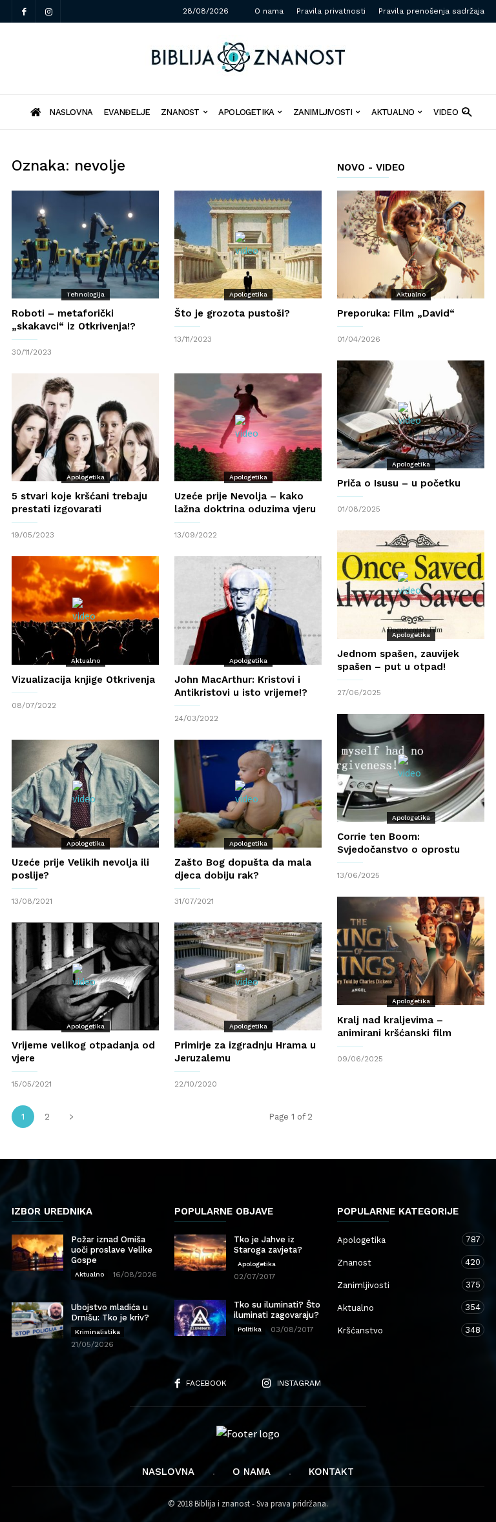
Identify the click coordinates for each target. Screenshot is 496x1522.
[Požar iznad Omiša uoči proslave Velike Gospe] (37, 1253)
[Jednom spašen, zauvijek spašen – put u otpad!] (410, 584)
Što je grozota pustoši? (232, 313)
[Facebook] (24, 11)
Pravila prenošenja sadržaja (431, 11)
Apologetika (246, 112)
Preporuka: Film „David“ (396, 313)
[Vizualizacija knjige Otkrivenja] (85, 610)
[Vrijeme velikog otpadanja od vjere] (85, 976)
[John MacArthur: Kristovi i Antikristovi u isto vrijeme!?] (248, 610)
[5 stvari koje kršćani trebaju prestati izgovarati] (85, 427)
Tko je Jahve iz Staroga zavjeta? (268, 1245)
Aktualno (393, 112)
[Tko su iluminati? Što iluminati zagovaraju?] (200, 1318)
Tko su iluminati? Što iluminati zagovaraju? (277, 1310)
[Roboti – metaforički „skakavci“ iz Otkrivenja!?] (85, 244)
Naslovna (168, 1471)
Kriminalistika (97, 1331)
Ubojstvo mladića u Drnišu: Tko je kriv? (110, 1312)
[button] (466, 111)
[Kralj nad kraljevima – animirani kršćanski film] (410, 951)
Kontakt (331, 1471)
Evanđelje (126, 112)
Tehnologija (86, 294)
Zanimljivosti (323, 112)
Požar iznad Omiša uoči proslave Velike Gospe (111, 1250)
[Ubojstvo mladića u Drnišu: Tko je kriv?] (37, 1320)
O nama (269, 11)
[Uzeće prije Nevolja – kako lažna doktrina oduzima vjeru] (248, 427)
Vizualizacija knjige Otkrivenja (83, 679)
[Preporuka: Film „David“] (410, 244)
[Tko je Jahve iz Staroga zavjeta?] (200, 1253)
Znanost (180, 112)
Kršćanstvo (398, 1330)
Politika (250, 1329)
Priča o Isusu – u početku (398, 483)
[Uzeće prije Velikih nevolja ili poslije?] (85, 794)
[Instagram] (48, 11)
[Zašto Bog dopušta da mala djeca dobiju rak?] (248, 794)
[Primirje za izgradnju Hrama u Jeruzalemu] (248, 976)
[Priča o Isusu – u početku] (410, 414)
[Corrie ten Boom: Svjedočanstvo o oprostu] (410, 768)
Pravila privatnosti (331, 11)
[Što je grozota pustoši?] (248, 244)
